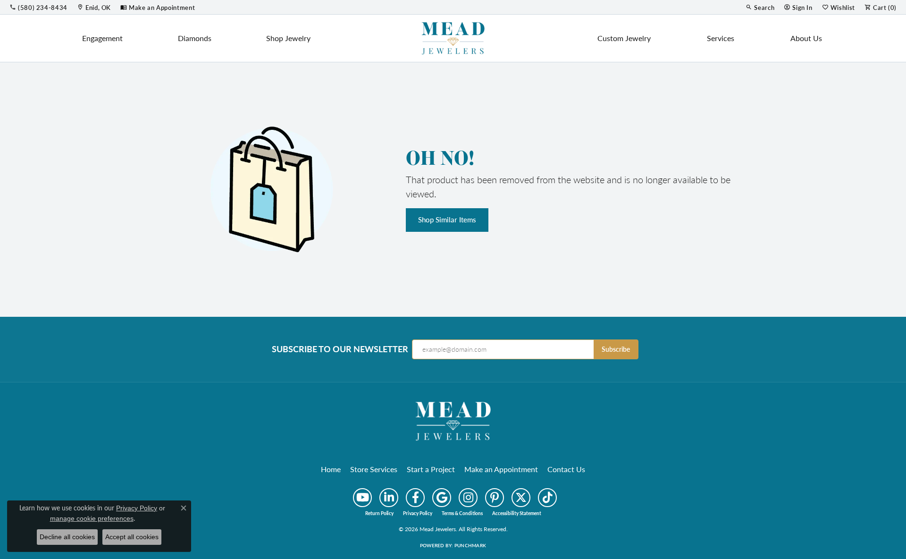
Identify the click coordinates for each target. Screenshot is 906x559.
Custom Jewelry (624, 38)
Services (720, 38)
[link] (38, 7)
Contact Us (566, 469)
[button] (760, 7)
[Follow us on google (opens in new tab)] (441, 497)
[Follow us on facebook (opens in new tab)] (415, 497)
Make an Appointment (501, 469)
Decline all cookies (67, 537)
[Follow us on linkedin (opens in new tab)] (388, 497)
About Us (806, 38)
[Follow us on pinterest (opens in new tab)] (494, 497)
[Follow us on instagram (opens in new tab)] (468, 497)
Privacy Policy (417, 513)
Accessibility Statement (516, 513)
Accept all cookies (132, 537)
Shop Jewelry (288, 38)
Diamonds (194, 38)
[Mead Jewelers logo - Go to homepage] (453, 38)
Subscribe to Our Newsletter (340, 349)
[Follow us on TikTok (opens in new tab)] (547, 497)
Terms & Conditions (462, 513)
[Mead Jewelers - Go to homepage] (453, 420)
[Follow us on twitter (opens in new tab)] (521, 497)
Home (331, 469)
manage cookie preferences (92, 518)
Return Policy (379, 513)
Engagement (102, 38)
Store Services (373, 469)
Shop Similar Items (447, 219)
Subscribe (616, 349)
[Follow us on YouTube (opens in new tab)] (362, 497)
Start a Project (431, 469)
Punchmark (470, 545)
